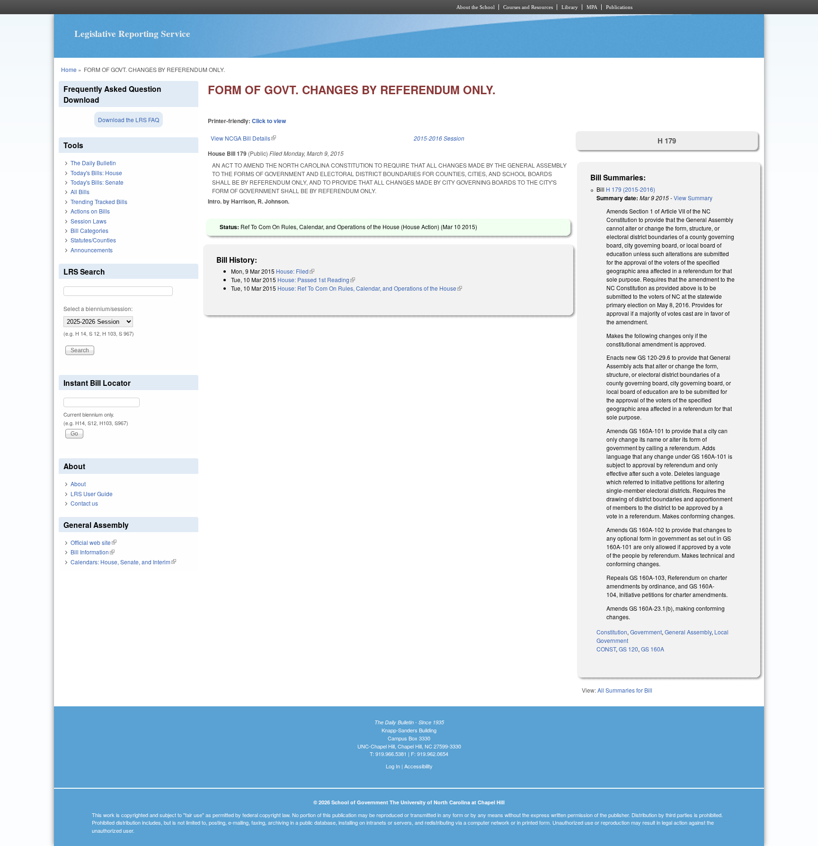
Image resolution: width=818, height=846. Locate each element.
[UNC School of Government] (284, 7)
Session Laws (89, 221)
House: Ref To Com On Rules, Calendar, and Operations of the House (369, 288)
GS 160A (652, 649)
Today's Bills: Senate (97, 182)
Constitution (611, 632)
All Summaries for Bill (624, 690)
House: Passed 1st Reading (316, 280)
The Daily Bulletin (93, 163)
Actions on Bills (90, 211)
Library (569, 7)
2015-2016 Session (439, 138)
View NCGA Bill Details (243, 138)
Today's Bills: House (96, 173)
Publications (619, 7)
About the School (475, 7)
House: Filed (295, 271)
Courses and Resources (528, 7)
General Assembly (688, 632)
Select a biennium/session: (98, 308)
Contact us (84, 503)
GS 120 (628, 649)
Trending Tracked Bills (99, 201)
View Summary (693, 198)
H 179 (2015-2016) (630, 189)
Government (646, 632)
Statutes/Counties (93, 240)
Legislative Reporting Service (132, 33)
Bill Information (93, 552)
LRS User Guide (92, 494)
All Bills (80, 191)
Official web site (93, 542)
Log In (393, 766)
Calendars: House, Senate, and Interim (123, 562)
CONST (606, 649)
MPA (592, 7)
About (78, 484)
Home (69, 69)
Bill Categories (89, 230)
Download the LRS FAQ (128, 120)
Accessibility (418, 766)
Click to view (269, 120)
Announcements (92, 250)
